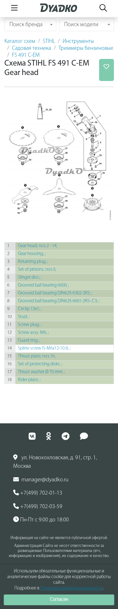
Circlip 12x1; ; (30, 309)
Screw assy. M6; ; (33, 332)
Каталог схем (19, 41)
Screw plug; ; (30, 324)
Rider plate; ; (29, 380)
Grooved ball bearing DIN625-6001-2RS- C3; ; (59, 301)
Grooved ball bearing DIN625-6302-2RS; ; (55, 293)
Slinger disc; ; (30, 277)
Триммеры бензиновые (86, 48)
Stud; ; (24, 317)
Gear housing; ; (32, 254)
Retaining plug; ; (33, 261)
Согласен (59, 599)
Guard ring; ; (29, 340)
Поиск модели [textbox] (81, 25)
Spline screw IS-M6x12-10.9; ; (44, 348)
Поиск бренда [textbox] (25, 25)
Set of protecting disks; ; (40, 364)
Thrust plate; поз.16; (36, 356)
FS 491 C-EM (26, 55)
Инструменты (78, 41)
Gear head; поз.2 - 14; (37, 246)
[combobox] (30, 25)
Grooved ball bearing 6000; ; (43, 285)
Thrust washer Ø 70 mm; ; (41, 372)
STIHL (49, 41)
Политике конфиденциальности (71, 588)
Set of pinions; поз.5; (37, 269)
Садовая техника (31, 48)
